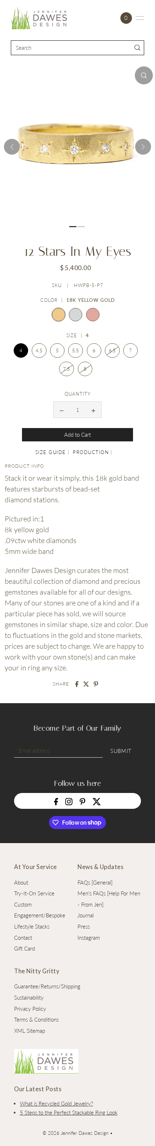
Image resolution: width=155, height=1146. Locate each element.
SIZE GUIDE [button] (50, 452)
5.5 (75, 350)
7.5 (66, 369)
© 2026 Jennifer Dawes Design (75, 1133)
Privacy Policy (30, 1008)
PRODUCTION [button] (91, 452)
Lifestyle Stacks (31, 926)
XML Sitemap (29, 1030)
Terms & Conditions (36, 1019)
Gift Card (24, 948)
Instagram (89, 937)
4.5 (39, 350)
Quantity (78, 394)
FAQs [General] (95, 882)
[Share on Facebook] (77, 684)
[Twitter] (97, 801)
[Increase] (93, 410)
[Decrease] (62, 410)
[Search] (137, 48)
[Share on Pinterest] (96, 684)
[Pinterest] (82, 801)
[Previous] (12, 147)
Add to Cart (77, 434)
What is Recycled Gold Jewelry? (56, 1103)
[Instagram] (68, 801)
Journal (86, 915)
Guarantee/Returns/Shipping (47, 986)
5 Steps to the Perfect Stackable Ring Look (69, 1112)
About (21, 882)
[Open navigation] (140, 18)
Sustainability (29, 997)
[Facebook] (56, 801)
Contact (23, 937)
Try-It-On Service (34, 893)
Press (84, 926)
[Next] (143, 147)
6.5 (112, 350)
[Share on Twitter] (86, 684)
